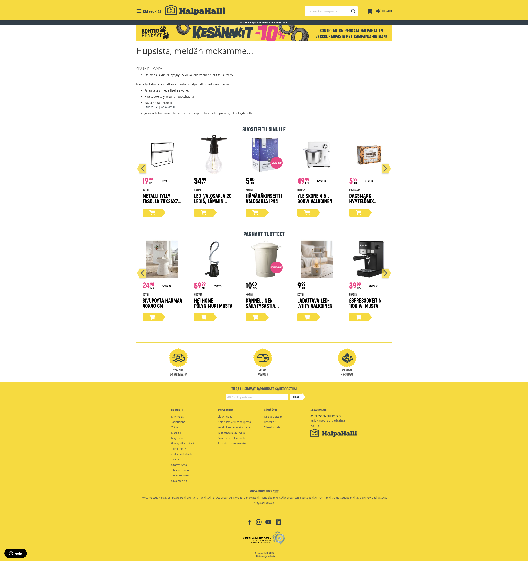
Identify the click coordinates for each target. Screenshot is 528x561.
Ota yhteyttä (179, 465)
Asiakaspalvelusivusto (325, 416)
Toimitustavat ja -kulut (231, 432)
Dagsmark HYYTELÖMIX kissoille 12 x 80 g (368, 200)
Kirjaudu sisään (273, 416)
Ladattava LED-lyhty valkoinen (314, 303)
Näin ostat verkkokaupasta (234, 422)
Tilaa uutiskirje (180, 470)
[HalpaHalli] (195, 10)
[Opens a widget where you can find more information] (15, 554)
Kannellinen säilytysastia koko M (260, 305)
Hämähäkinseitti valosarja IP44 (264, 198)
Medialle (176, 432)
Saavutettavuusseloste (232, 443)
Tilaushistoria (272, 427)
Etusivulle (151, 107)
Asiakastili (168, 107)
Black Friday (225, 416)
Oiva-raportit (179, 481)
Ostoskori (270, 422)
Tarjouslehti (178, 422)
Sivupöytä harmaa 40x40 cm (162, 303)
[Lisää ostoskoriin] (152, 213)
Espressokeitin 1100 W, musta (365, 303)
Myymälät (177, 416)
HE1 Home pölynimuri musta (213, 303)
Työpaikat (177, 459)
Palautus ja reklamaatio (232, 438)
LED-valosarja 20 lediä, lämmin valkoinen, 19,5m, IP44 (213, 203)
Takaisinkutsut (180, 475)
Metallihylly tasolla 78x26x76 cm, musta (161, 200)
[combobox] (331, 11)
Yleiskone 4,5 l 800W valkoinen (314, 198)
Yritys (174, 427)
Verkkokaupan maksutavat (234, 427)
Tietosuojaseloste (266, 556)
